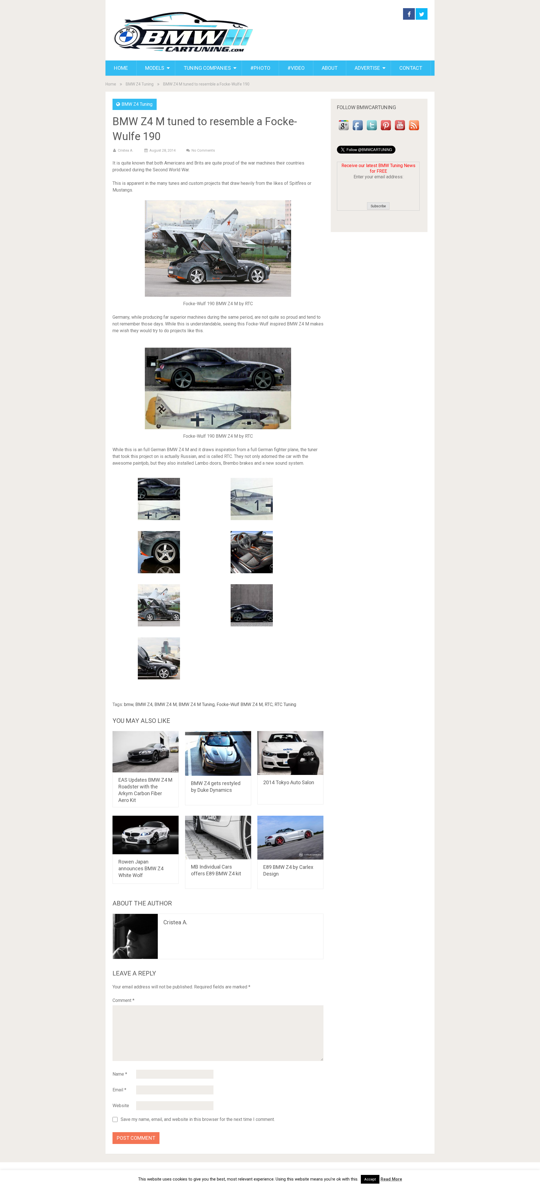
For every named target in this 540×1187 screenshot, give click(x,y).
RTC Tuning (285, 704)
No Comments (203, 150)
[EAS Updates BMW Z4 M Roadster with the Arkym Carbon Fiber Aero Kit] (145, 751)
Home (110, 84)
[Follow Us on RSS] (414, 130)
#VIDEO (296, 68)
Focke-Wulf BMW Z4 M (240, 704)
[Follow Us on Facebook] (357, 130)
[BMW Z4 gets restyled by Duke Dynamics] (218, 753)
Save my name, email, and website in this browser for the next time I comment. (198, 1119)
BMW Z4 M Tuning (197, 704)
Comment (123, 1000)
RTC (269, 704)
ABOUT (330, 68)
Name (119, 1074)
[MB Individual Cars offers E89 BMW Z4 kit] (218, 837)
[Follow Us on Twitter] (372, 130)
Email (119, 1089)
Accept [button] (370, 1179)
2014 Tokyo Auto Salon (288, 782)
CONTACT (410, 68)
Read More (391, 1179)
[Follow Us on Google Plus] (343, 130)
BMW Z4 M (165, 704)
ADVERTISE (367, 68)
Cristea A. (125, 150)
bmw (128, 704)
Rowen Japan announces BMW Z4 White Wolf (140, 868)
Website (120, 1105)
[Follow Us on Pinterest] (386, 130)
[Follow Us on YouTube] (400, 130)
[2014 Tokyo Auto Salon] (290, 753)
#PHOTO (260, 68)
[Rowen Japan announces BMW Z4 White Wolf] (145, 835)
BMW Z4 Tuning (140, 84)
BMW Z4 (143, 704)
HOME (121, 68)
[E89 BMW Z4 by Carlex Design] (290, 838)
